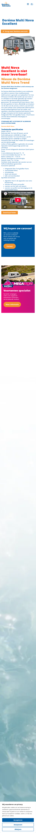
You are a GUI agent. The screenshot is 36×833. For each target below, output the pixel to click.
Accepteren (18, 820)
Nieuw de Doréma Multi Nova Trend (15, 81)
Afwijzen (18, 829)
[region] (18, 817)
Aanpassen (18, 825)
